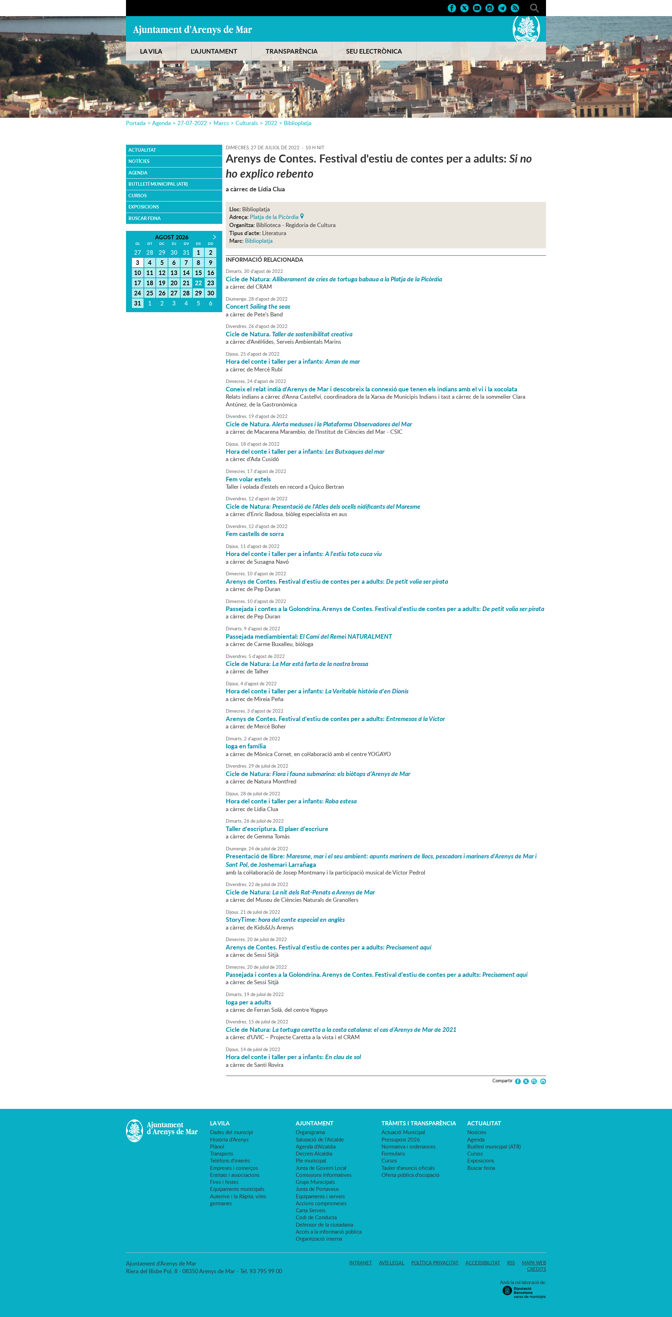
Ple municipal (311, 1160)
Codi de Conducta (316, 1217)
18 (149, 283)
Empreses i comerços (234, 1167)
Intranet (360, 1263)
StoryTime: (285, 919)
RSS (511, 1263)
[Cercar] (534, 7)
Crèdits (536, 1269)
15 (198, 272)
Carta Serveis (311, 1210)
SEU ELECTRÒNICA (374, 51)
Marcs (221, 123)
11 (149, 272)
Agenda (161, 123)
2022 (271, 123)
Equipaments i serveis (320, 1196)
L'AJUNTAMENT (214, 51)
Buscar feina (144, 218)
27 (173, 293)
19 (162, 283)
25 (149, 293)
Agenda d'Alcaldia (316, 1146)
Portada (136, 123)
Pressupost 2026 (401, 1139)
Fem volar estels (248, 478)
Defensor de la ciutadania (324, 1224)
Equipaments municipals (237, 1188)
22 (198, 283)
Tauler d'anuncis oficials (408, 1167)
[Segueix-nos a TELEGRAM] (502, 7)
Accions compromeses (321, 1203)
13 (173, 272)
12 (162, 272)
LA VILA (151, 51)
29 (198, 293)
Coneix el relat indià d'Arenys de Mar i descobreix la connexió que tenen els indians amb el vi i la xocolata (371, 388)
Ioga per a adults (248, 1002)
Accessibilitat (482, 1263)
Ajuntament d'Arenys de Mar (192, 30)
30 (210, 293)
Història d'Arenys (229, 1139)
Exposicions (143, 207)
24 (137, 293)
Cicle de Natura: (334, 278)
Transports (221, 1153)
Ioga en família (246, 745)
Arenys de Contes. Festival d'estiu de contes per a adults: (337, 581)
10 (137, 272)
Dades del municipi (231, 1132)
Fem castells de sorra (255, 533)
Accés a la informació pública (329, 1231)
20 (173, 283)
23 (210, 283)
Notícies (138, 161)
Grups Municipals (315, 1181)
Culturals (247, 123)
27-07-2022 (192, 123)
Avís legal (391, 1263)
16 (210, 272)
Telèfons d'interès (230, 1160)
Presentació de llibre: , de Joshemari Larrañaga (381, 860)
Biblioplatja (298, 123)
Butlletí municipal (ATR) (158, 184)
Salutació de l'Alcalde (320, 1139)
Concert (258, 306)
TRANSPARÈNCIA (292, 51)
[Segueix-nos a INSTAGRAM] (489, 7)
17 (137, 283)
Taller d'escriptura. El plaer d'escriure (277, 828)
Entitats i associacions (234, 1174)
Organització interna (319, 1238)
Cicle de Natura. (289, 333)
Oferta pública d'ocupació (411, 1174)
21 (186, 283)
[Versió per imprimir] (542, 1081)
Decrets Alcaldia (314, 1153)
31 (137, 303)
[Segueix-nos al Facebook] (451, 7)
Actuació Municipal (403, 1132)
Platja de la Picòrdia (274, 216)
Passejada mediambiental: (309, 636)
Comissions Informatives (323, 1174)
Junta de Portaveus (317, 1188)
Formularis (393, 1153)
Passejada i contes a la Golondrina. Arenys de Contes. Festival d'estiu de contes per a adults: (385, 608)
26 (162, 293)
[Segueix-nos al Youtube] (477, 7)
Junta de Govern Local (321, 1167)
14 (186, 272)
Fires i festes (224, 1181)
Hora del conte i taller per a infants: (293, 361)
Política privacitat (434, 1263)
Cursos (137, 195)
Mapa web (534, 1263)
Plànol (217, 1146)
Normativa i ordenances (408, 1146)
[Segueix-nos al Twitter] (464, 7)
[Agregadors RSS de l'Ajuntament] (514, 7)
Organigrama (310, 1132)
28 (186, 293)
